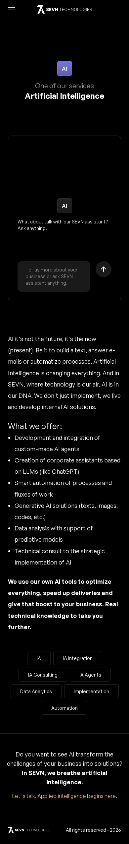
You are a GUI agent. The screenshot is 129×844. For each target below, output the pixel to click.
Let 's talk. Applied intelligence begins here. (64, 796)
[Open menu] (11, 9)
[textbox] (54, 276)
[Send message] (103, 269)
